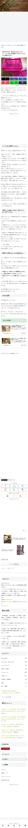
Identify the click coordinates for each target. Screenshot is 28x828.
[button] (22, 82)
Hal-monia (9, 601)
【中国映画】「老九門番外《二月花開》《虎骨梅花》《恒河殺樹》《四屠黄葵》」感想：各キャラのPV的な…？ (13, 617)
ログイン (3, 769)
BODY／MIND (14, 668)
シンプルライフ (14, 665)
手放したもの (12, 479)
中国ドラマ (14, 675)
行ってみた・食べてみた (14, 662)
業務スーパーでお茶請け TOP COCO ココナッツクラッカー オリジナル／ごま (13, 624)
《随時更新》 (9, 690)
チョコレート (14, 672)
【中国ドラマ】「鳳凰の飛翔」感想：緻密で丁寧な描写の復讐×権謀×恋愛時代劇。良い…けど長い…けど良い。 (13, 630)
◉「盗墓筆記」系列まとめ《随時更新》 (11, 692)
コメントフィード (6, 776)
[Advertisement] (14, 27)
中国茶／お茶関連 (14, 679)
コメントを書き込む (14, 564)
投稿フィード (4, 773)
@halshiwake (9, 599)
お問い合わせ (4, 605)
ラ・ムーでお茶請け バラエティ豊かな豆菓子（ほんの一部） (13, 637)
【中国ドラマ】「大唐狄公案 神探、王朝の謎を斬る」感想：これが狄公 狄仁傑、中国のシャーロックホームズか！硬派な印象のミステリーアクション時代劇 (13, 645)
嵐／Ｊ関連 (14, 686)
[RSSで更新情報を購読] (20, 495)
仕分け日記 (5, 479)
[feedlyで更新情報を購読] (7, 495)
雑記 (14, 682)
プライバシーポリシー (14, 823)
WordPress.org (5, 780)
